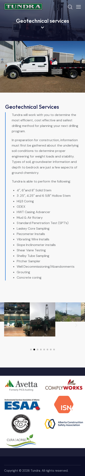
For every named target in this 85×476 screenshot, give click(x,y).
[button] (8, 325)
